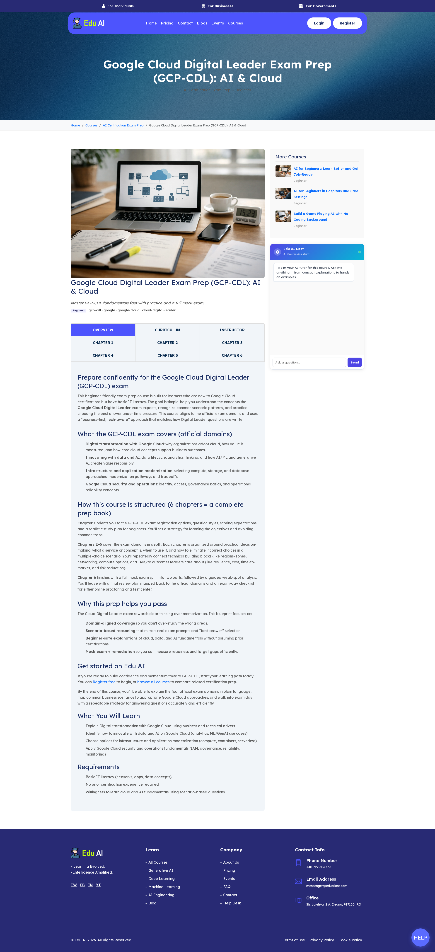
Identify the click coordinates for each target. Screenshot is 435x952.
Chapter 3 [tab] (232, 342)
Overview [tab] (103, 330)
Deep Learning (161, 878)
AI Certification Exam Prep (123, 125)
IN (90, 885)
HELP (421, 937)
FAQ (227, 886)
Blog (152, 903)
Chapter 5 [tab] (167, 355)
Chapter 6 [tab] (232, 355)
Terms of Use (294, 940)
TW (74, 885)
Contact (185, 23)
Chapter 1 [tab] (103, 342)
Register (347, 23)
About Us (231, 862)
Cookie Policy (350, 940)
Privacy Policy (321, 940)
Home (151, 23)
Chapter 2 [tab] (167, 342)
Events (218, 23)
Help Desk (232, 903)
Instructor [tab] (232, 330)
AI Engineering (161, 895)
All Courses (157, 862)
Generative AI (160, 870)
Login (319, 23)
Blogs (202, 23)
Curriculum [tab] (167, 330)
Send (355, 362)
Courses (235, 23)
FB (82, 885)
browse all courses (153, 682)
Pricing (167, 23)
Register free (104, 682)
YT (98, 885)
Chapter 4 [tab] (103, 355)
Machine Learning (164, 886)
